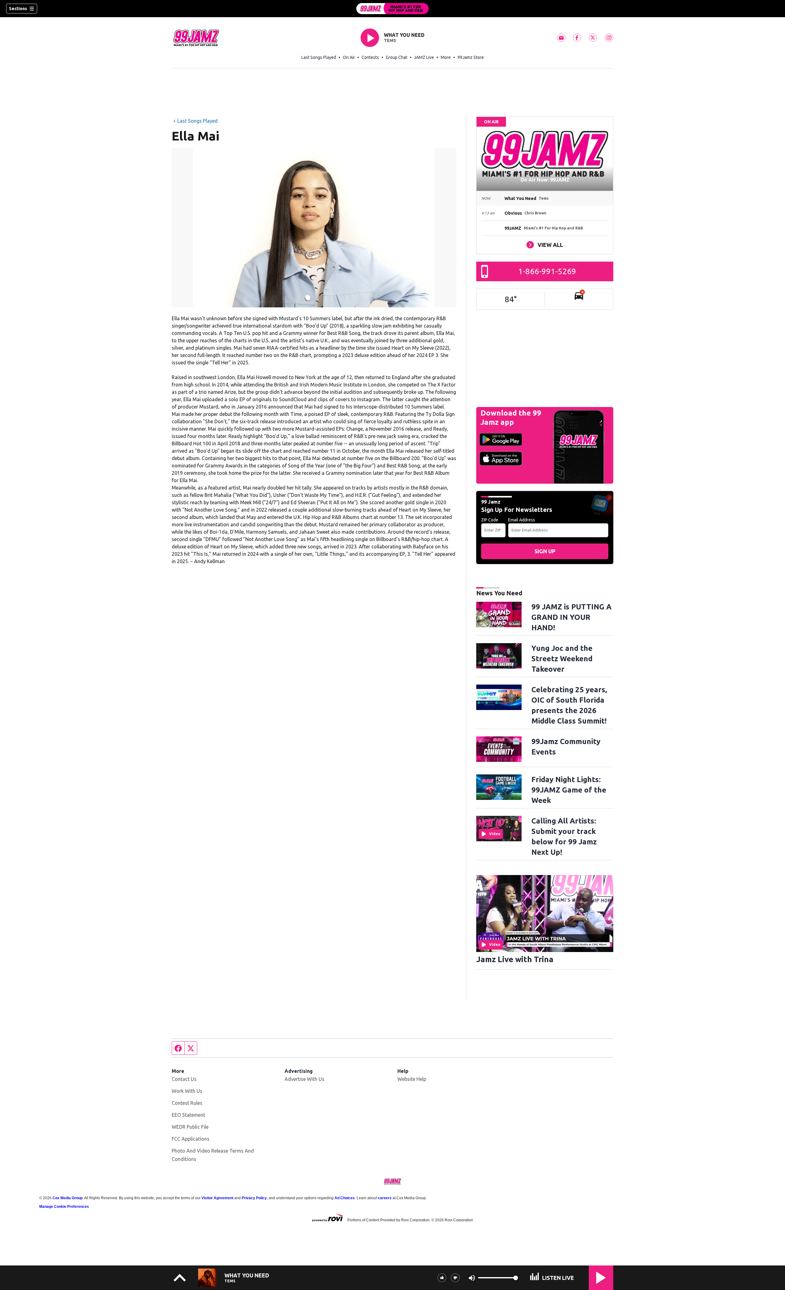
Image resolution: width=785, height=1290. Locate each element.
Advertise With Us (304, 1079)
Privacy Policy (254, 1198)
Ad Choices (345, 1198)
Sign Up (544, 551)
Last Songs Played (318, 57)
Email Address (521, 519)
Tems (390, 40)
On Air (349, 57)
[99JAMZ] (392, 8)
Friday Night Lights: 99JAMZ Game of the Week (568, 789)
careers (385, 1198)
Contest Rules (187, 1103)
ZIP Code (489, 519)
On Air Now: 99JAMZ (544, 179)
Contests (370, 57)
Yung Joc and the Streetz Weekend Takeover (561, 658)
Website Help (411, 1079)
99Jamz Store (471, 57)
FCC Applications (190, 1139)
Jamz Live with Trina (514, 959)
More (446, 57)
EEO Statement (188, 1115)
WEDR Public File (190, 1127)
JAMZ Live (424, 57)
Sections (18, 8)
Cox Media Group (67, 1198)
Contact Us (184, 1079)
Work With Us (187, 1091)
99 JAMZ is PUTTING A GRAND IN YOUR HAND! (571, 617)
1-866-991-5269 (547, 271)
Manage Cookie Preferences (64, 1206)
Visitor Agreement (217, 1198)
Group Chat (396, 57)
